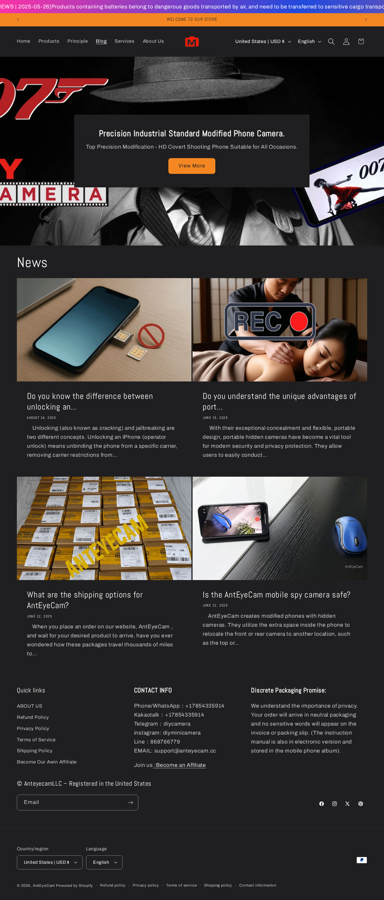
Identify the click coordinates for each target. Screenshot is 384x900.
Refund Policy (33, 717)
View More (192, 166)
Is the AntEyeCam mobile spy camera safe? (277, 594)
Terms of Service (36, 739)
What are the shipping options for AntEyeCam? (85, 600)
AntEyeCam (44, 885)
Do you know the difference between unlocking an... (90, 401)
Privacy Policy (33, 728)
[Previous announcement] (18, 19)
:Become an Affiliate (179, 765)
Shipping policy (218, 885)
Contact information (257, 885)
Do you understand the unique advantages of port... (279, 401)
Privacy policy (146, 885)
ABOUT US (29, 706)
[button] (331, 41)
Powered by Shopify (74, 885)
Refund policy (113, 885)
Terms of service (181, 885)
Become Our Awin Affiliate (47, 762)
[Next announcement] (366, 19)
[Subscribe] (130, 802)
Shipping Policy (35, 750)
